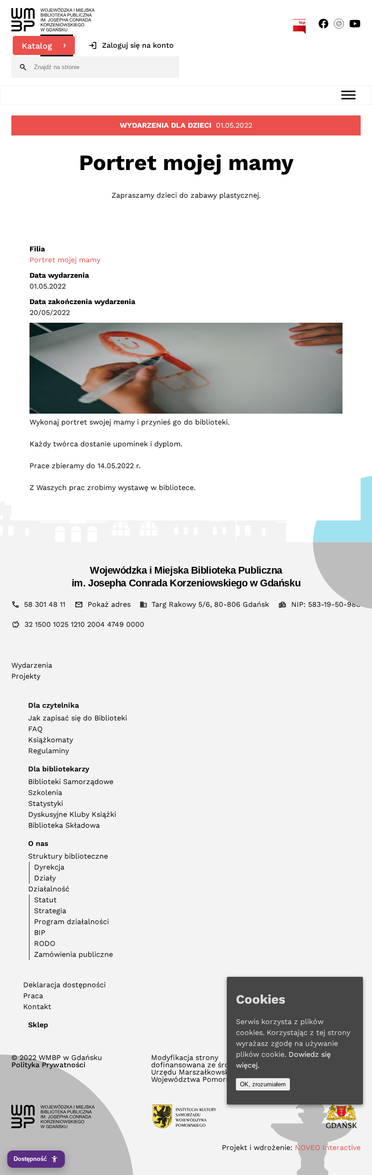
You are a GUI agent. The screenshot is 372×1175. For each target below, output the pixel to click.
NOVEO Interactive (328, 1147)
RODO (44, 943)
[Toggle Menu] (348, 94)
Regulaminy (48, 750)
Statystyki (45, 803)
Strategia (50, 910)
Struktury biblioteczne (68, 856)
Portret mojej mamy (64, 259)
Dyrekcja (49, 867)
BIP (39, 932)
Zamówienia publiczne (73, 954)
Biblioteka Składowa (64, 825)
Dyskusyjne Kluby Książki (72, 814)
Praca (33, 995)
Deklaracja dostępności (64, 984)
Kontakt (37, 1006)
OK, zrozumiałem (263, 1084)
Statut (45, 899)
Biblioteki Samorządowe (70, 781)
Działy (45, 878)
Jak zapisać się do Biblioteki (77, 718)
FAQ (35, 729)
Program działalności (71, 921)
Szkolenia (45, 792)
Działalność (48, 889)
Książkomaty (50, 739)
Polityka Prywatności (48, 1065)
